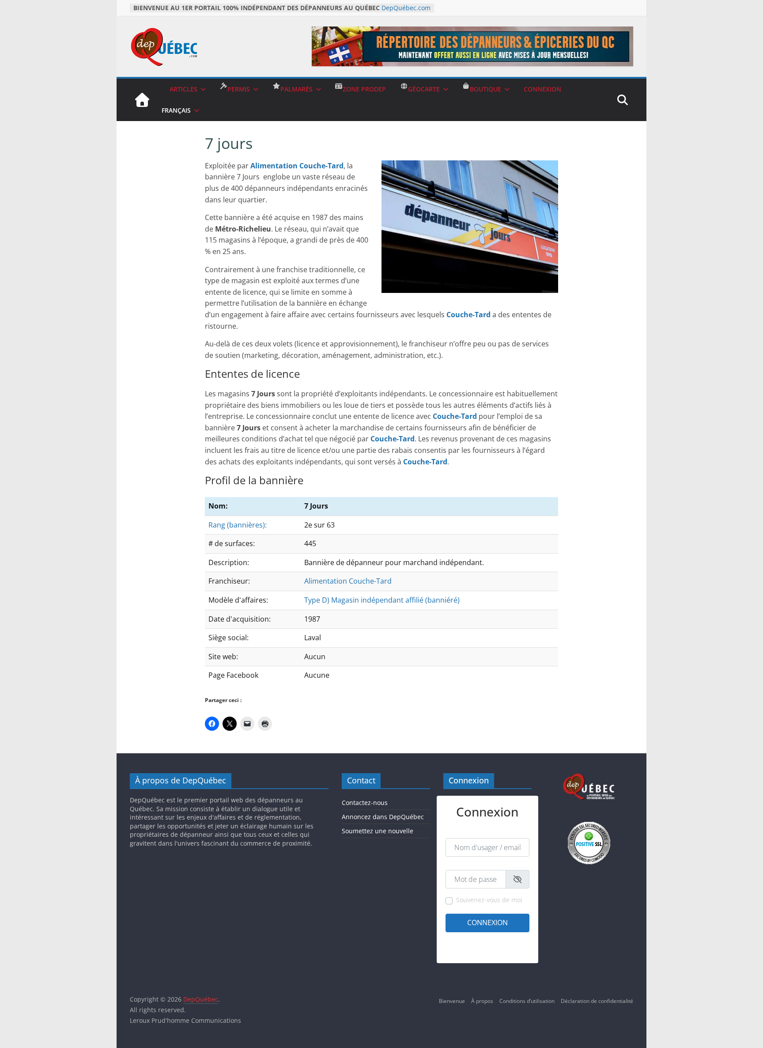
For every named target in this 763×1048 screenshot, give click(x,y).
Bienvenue (452, 1001)
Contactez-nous (365, 802)
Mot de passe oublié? (503, 950)
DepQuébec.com (406, 8)
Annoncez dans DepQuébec (383, 817)
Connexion (487, 922)
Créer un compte (466, 939)
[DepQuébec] (142, 99)
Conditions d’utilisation (527, 1001)
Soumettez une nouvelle (377, 831)
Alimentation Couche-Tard (348, 581)
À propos (482, 1001)
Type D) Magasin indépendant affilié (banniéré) (382, 600)
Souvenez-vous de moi (489, 900)
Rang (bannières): (237, 525)
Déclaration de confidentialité (597, 1001)
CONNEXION (542, 89)
